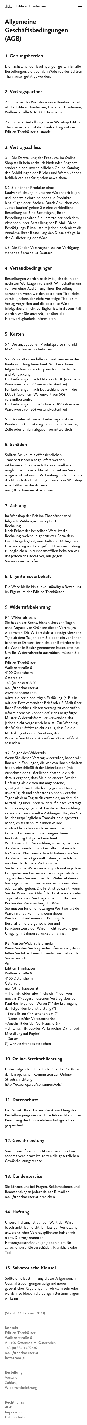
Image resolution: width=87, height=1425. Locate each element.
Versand (11, 1378)
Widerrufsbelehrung (21, 1388)
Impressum (14, 1412)
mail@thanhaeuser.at (22, 1353)
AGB (8, 1407)
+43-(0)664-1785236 (21, 1348)
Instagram (13, 1358)
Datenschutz (15, 1417)
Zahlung (11, 1383)
